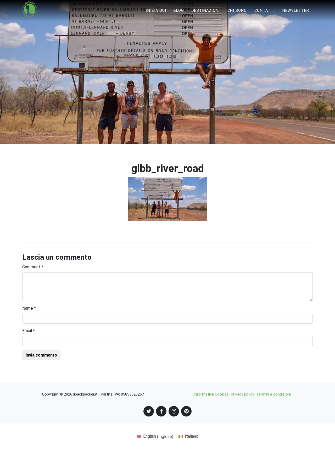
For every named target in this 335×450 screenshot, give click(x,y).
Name (29, 308)
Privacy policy (242, 394)
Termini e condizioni (273, 394)
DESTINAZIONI (206, 10)
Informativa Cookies (211, 394)
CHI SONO (237, 10)
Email (28, 330)
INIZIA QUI (156, 10)
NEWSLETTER (295, 10)
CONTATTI (264, 10)
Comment (32, 266)
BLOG (179, 10)
